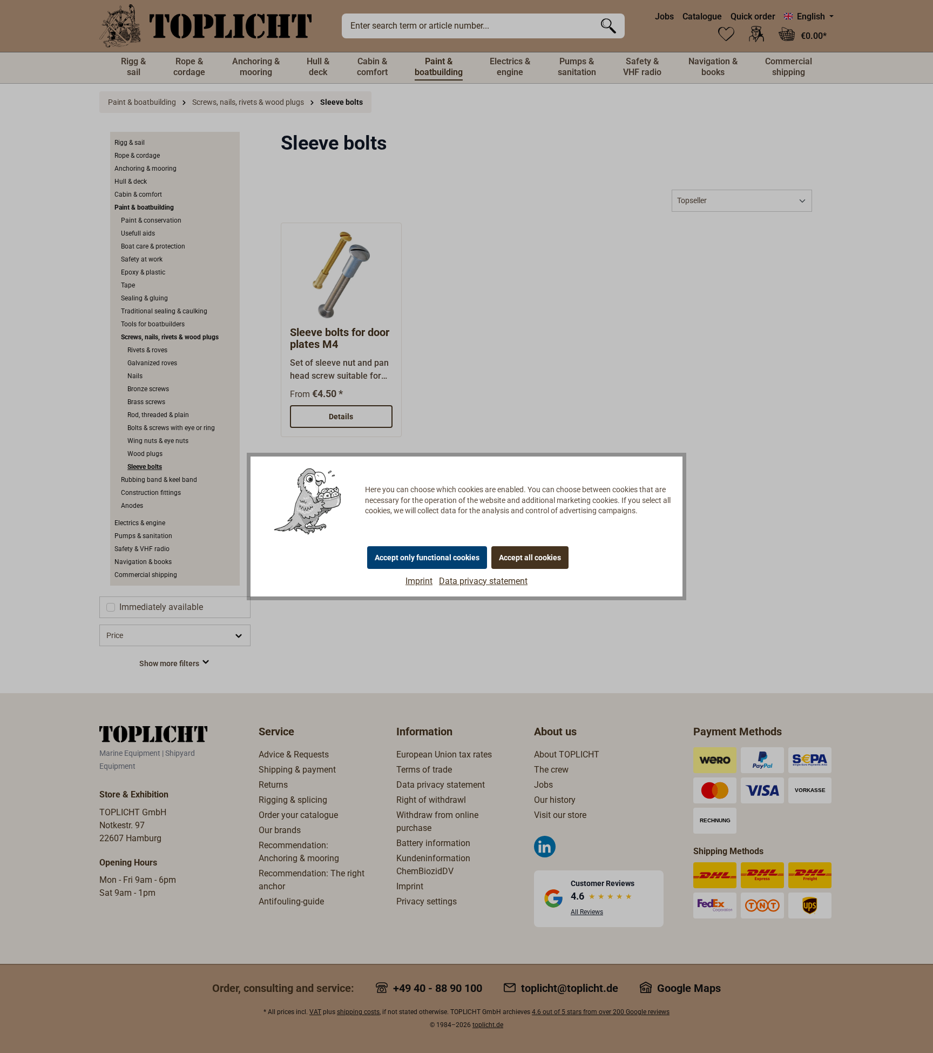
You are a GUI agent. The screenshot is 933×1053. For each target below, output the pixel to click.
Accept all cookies (530, 557)
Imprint (418, 581)
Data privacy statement (483, 581)
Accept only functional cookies (427, 557)
